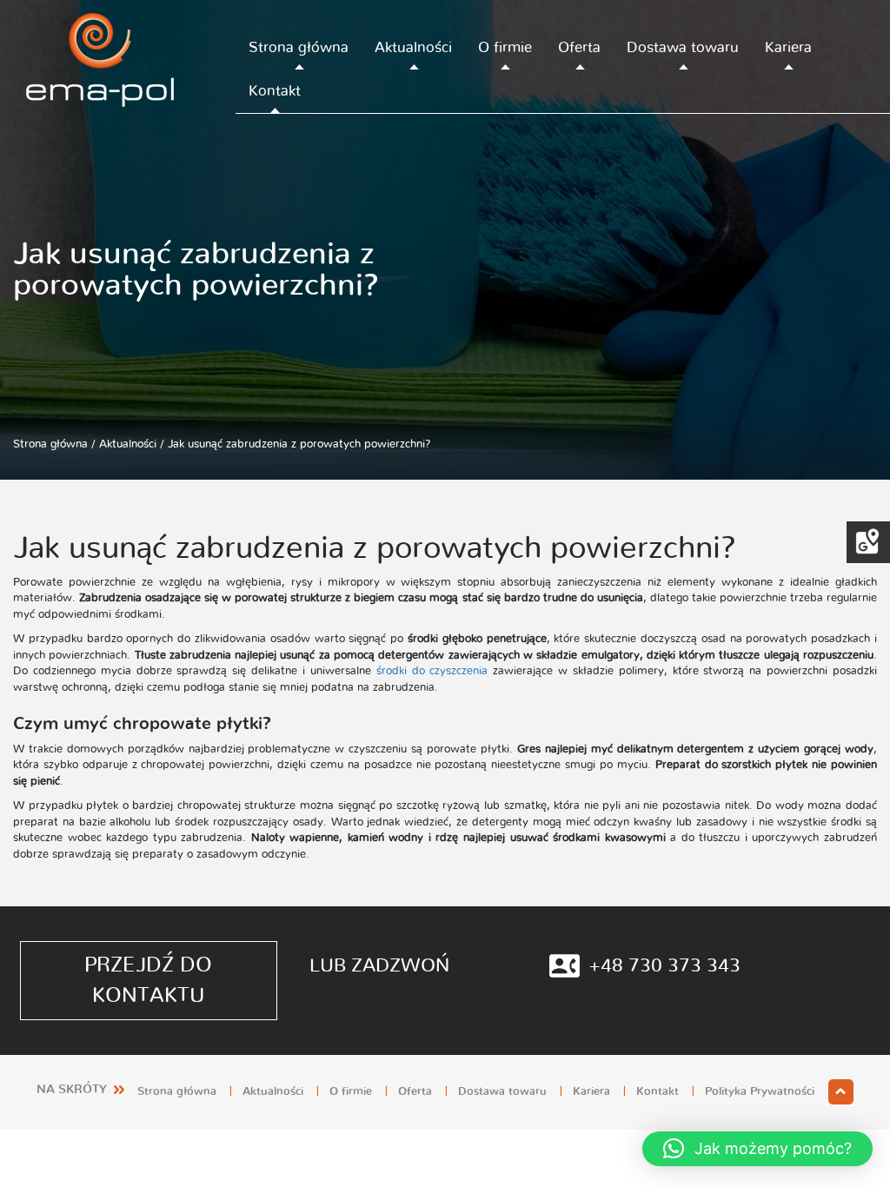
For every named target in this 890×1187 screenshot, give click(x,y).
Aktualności (413, 47)
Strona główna (299, 47)
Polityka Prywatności (759, 1091)
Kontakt (275, 90)
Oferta (579, 47)
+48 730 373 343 (664, 965)
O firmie (505, 47)
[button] (757, 1148)
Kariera (788, 47)
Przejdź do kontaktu (148, 980)
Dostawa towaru (683, 47)
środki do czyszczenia (432, 671)
